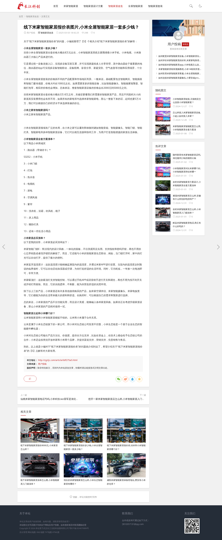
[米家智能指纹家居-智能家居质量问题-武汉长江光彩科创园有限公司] (29, 9)
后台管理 (23, 532)
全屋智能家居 (135, 6)
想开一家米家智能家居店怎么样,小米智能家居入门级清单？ (120, 399)
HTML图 (55, 532)
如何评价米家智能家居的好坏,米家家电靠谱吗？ (180, 60)
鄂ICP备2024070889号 (79, 528)
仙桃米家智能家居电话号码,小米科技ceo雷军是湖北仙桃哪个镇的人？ (58, 399)
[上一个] (4, 247)
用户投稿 (42, 363)
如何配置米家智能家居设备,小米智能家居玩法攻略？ (183, 56)
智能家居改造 (115, 6)
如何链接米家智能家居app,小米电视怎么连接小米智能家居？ (187, 64)
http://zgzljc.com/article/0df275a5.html (57, 360)
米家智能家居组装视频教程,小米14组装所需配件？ (182, 69)
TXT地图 (48, 532)
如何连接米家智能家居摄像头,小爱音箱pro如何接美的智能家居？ (189, 77)
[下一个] (218, 247)
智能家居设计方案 (93, 6)
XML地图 (40, 532)
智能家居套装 (155, 6)
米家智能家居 (71, 6)
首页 (55, 6)
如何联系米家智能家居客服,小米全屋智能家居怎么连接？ (185, 73)
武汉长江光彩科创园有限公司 (56, 528)
